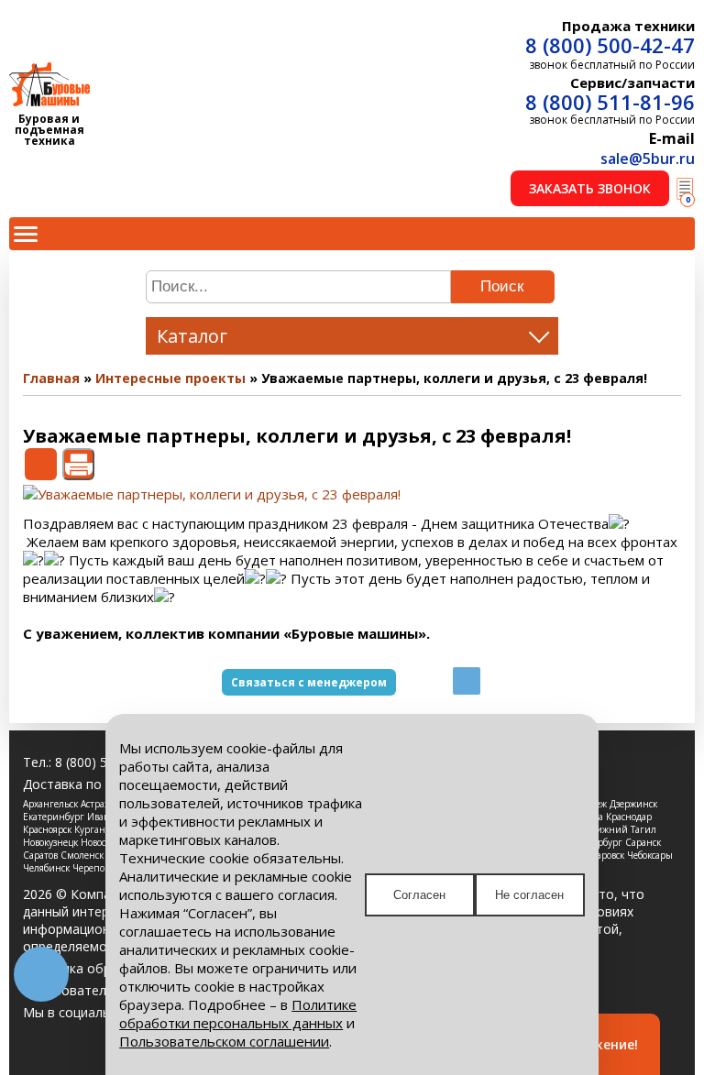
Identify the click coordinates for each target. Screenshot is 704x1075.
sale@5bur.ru (647, 158)
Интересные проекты (170, 378)
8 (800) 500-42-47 (610, 45)
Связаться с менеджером (309, 682)
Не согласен (529, 895)
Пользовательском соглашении (224, 1041)
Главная (51, 378)
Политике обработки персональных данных (238, 1013)
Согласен (419, 895)
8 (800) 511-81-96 (610, 102)
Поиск (501, 286)
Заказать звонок (590, 188)
